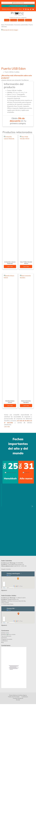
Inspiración (4, 569)
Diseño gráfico (29, 20)
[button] (3, 472)
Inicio (2, 25)
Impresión (7, 20)
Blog (20, 9)
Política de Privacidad (13, 628)
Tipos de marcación (6, 567)
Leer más (10, 266)
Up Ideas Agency (22, 627)
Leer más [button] (7, 426)
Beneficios (4, 566)
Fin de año (18, 6)
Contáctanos (14, 9)
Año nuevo (25, 478)
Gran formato (21, 20)
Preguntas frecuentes (6, 571)
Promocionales (14, 20)
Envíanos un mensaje (18, 2)
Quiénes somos (6, 9)
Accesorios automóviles (21, 25)
